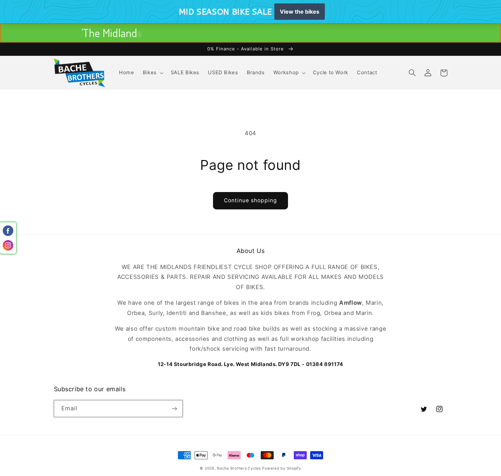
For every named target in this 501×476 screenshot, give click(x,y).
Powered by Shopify (281, 468)
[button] (152, 72)
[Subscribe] (174, 408)
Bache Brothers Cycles (238, 468)
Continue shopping (250, 200)
